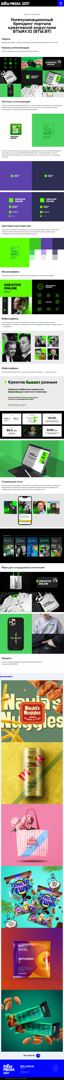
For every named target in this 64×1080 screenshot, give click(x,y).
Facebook (55, 1066)
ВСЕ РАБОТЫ (29, 1055)
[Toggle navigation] (61, 3)
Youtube (55, 1070)
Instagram (56, 1068)
